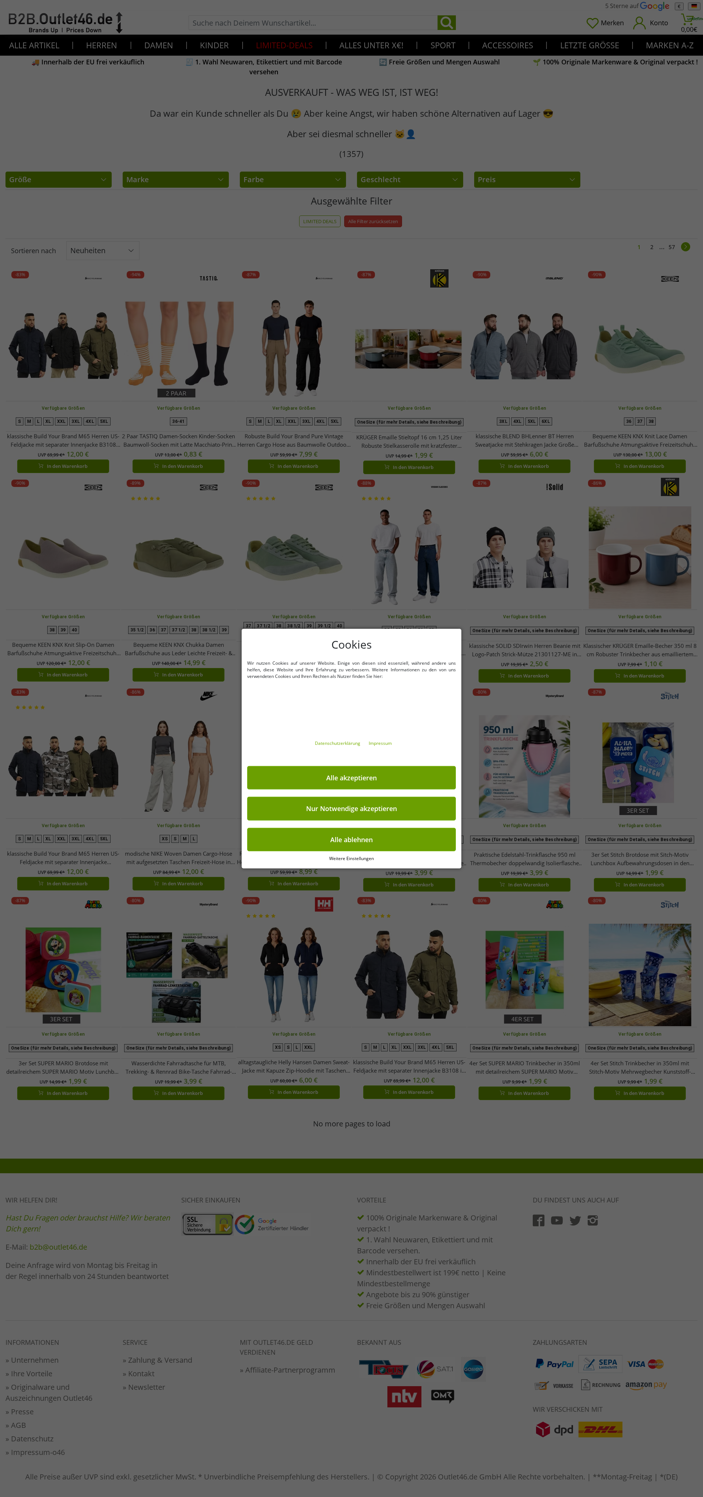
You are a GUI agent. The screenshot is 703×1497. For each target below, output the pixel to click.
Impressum (380, 743)
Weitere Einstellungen (351, 858)
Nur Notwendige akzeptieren (351, 808)
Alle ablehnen (351, 839)
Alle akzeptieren (351, 777)
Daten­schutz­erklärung (338, 743)
